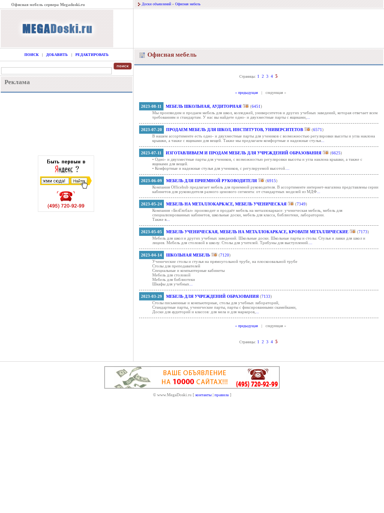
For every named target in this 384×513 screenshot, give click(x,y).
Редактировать (92, 55)
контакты (203, 394)
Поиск (31, 55)
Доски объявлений (156, 4)
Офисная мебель (188, 4)
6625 (336, 153)
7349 (301, 204)
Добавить (57, 55)
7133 (265, 296)
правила (221, 394)
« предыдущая (246, 93)
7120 (224, 255)
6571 (317, 129)
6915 (271, 180)
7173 (363, 231)
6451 (256, 106)
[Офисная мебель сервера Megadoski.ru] (57, 46)
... (308, 117)
